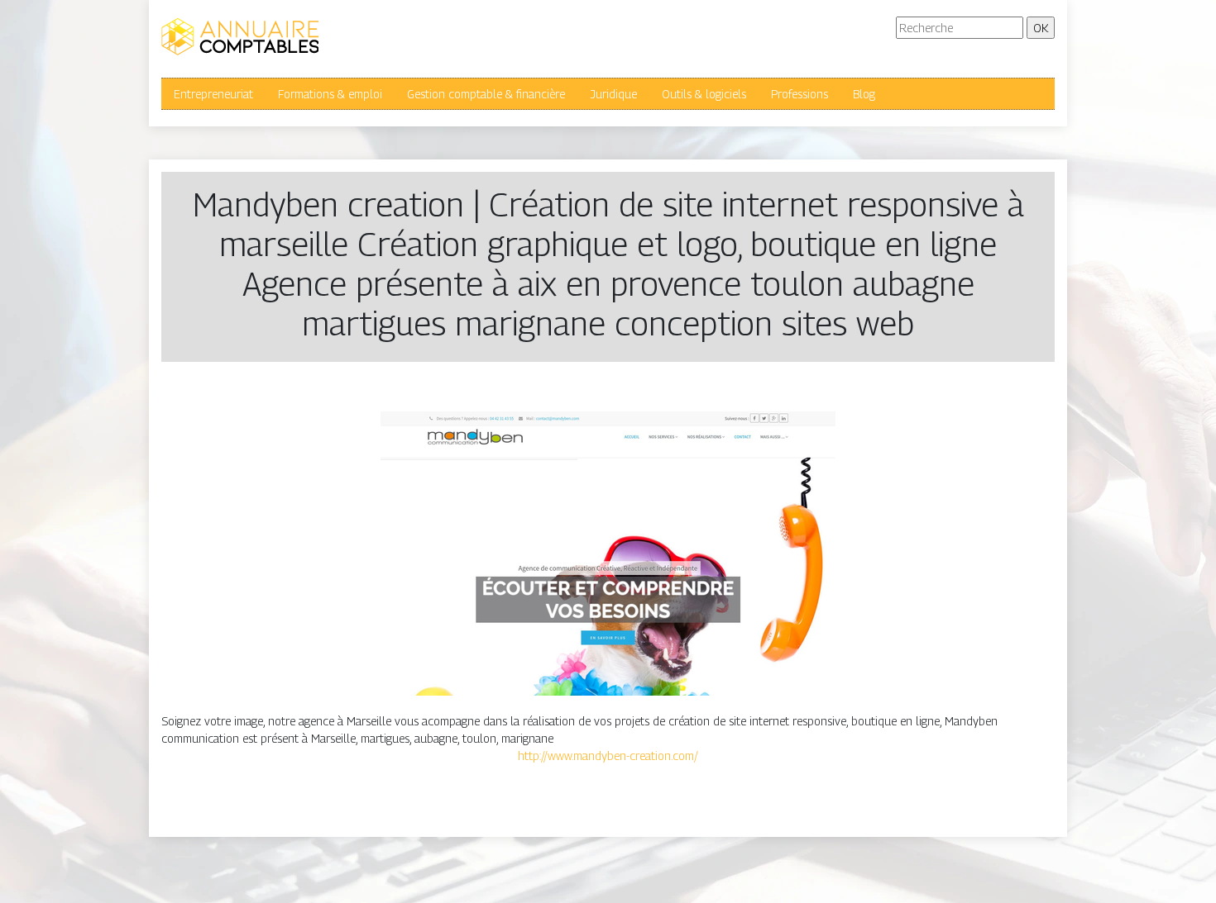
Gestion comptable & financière (486, 94)
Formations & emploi (330, 94)
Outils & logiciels (704, 94)
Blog (864, 94)
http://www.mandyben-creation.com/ (608, 756)
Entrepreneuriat (213, 94)
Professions (799, 94)
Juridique (613, 94)
